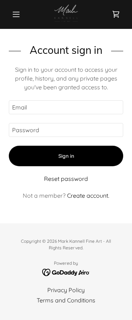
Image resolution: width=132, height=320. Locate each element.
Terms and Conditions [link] (66, 300)
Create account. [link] (88, 195)
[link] (66, 14)
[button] (17, 14)
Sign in (66, 156)
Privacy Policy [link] (66, 290)
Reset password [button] (66, 178)
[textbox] (66, 107)
